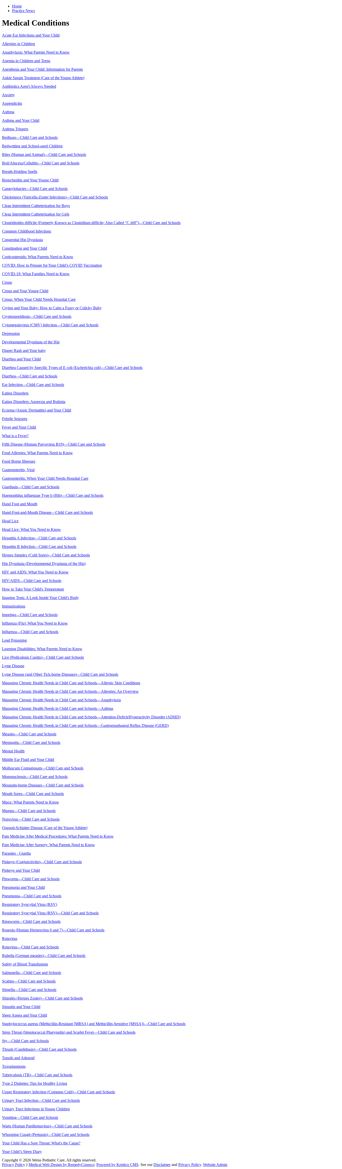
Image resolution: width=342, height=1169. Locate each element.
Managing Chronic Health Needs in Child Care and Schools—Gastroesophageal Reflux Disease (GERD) (85, 725)
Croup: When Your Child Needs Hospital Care (39, 299)
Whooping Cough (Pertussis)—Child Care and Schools (45, 1134)
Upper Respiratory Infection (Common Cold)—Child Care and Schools (58, 1092)
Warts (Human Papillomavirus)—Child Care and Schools (47, 1126)
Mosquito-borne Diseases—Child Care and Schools (43, 785)
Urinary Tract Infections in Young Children (36, 1109)
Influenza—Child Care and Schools (30, 632)
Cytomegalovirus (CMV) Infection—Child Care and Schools (50, 325)
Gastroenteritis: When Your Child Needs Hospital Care (45, 478)
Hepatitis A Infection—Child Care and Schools (39, 538)
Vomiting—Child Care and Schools (30, 1117)
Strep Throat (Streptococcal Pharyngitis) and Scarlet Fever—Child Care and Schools (68, 1032)
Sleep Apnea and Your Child (24, 1015)
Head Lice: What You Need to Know (31, 529)
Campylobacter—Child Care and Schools (35, 188)
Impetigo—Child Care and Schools (30, 615)
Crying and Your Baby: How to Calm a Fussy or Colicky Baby (52, 308)
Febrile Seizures (14, 419)
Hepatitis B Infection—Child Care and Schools (39, 546)
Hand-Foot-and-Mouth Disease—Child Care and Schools (47, 512)
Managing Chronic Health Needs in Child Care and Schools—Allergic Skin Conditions (71, 683)
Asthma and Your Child (20, 120)
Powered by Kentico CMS (117, 1164)
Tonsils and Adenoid (18, 1058)
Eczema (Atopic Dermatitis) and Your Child (36, 410)
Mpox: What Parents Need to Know (30, 802)
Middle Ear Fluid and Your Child (28, 759)
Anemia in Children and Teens (26, 61)
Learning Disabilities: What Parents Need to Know (42, 649)
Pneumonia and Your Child (23, 887)
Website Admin (215, 1164)
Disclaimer (161, 1164)
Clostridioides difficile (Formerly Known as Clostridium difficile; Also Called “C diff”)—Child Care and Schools (91, 223)
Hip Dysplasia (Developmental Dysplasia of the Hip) (44, 563)
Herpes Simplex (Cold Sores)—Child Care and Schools (46, 555)
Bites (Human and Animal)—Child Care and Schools (44, 154)
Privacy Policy (13, 1164)
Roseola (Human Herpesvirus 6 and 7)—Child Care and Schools (53, 930)
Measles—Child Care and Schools (29, 734)
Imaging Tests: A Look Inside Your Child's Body (40, 598)
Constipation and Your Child (24, 248)
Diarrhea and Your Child (21, 359)
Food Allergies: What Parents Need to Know (37, 453)
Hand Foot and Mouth (19, 504)
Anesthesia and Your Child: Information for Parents (42, 69)
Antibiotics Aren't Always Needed (29, 86)
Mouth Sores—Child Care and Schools (33, 794)
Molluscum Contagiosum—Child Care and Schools (42, 768)
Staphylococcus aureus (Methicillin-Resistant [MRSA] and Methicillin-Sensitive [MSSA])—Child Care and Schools (94, 1024)
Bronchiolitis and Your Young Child (30, 180)
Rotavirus (9, 938)
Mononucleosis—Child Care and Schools (35, 776)
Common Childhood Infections (26, 231)
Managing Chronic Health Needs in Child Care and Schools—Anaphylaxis (61, 700)
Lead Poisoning (14, 640)
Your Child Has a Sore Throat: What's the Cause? (41, 1143)
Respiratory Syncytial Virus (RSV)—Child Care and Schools (50, 913)
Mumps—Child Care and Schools (29, 811)
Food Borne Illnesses (18, 461)
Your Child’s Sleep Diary (22, 1151)
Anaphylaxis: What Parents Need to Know (36, 52)
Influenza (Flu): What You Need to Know (35, 623)
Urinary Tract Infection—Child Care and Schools (41, 1100)
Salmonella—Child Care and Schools (31, 972)
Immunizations (13, 606)
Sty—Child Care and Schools (25, 1041)
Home (17, 6)
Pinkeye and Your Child (21, 870)
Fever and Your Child (19, 427)
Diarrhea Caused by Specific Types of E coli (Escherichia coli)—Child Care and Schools (72, 367)
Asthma (8, 112)
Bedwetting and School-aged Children (32, 146)
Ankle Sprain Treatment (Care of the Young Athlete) (43, 78)
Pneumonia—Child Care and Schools (31, 896)
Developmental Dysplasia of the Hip (31, 342)
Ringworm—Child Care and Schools (31, 921)
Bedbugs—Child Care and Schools (30, 137)
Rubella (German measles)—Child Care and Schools (43, 955)
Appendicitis (12, 103)
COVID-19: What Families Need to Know (36, 274)
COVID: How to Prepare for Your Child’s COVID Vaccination (52, 265)
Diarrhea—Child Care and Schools (29, 376)
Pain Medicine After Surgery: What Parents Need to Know (48, 845)
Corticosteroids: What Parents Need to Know (37, 257)
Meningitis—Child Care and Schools (31, 742)
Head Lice (10, 521)
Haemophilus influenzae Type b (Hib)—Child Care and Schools (52, 495)
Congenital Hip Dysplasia (22, 240)
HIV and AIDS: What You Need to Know (35, 572)
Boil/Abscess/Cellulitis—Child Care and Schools (40, 163)
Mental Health (13, 751)
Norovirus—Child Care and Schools (31, 819)
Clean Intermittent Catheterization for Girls (35, 214)
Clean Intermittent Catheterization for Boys (36, 206)
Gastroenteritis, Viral (18, 470)
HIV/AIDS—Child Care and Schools (31, 580)
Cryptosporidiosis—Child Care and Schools (36, 316)
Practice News (23, 11)
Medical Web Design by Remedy (61, 1164)
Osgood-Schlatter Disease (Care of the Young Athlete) (44, 828)
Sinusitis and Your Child (21, 1007)
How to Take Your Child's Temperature (33, 589)
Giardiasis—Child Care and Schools (30, 487)
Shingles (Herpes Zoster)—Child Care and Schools (42, 998)
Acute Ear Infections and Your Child (31, 35)
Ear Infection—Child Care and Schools (33, 384)
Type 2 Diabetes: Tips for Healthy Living (34, 1083)
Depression (11, 333)
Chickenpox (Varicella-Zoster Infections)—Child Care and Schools (55, 197)
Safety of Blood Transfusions (25, 964)
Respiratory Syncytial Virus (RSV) (29, 904)
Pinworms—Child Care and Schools (31, 879)
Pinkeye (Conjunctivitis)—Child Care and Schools (42, 862)
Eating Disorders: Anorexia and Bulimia (33, 402)
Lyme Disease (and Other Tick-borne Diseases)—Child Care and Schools (60, 674)
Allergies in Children (18, 44)
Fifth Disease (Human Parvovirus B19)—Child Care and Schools (53, 444)
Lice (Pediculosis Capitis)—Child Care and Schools (43, 657)
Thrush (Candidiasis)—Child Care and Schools (39, 1049)
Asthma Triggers (15, 129)
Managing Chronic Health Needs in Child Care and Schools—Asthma (57, 708)
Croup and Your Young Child (25, 291)
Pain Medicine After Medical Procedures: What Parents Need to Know (58, 836)
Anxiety (8, 95)
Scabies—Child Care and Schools (29, 981)
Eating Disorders (15, 393)
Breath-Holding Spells (19, 171)
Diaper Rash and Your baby (24, 350)
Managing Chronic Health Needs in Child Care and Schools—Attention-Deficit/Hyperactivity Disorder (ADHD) (91, 717)
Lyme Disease (13, 666)
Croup (7, 282)
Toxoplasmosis (14, 1066)
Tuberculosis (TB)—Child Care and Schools (37, 1075)
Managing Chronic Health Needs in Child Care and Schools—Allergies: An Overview (70, 691)
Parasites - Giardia (16, 853)
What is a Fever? (15, 436)
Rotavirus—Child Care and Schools (30, 947)
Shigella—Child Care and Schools (29, 990)
